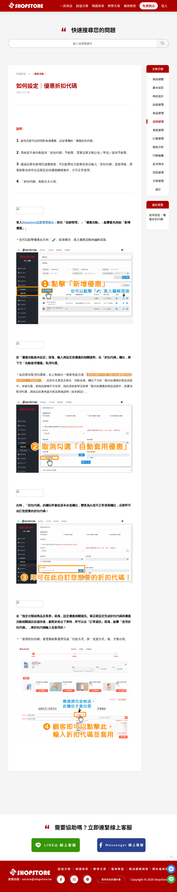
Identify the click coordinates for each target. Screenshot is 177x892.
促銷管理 (21, 73)
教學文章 (114, 5)
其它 (158, 189)
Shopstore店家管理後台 (38, 222)
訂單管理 (158, 138)
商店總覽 (158, 79)
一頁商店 (66, 5)
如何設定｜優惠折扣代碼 (157, 217)
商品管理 (158, 113)
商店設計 (158, 96)
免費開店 (148, 5)
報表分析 (158, 147)
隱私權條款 (160, 869)
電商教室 (130, 5)
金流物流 (158, 164)
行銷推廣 (158, 155)
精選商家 (98, 5)
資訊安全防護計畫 (111, 879)
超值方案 (82, 5)
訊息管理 (158, 172)
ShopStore (161, 879)
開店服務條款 (139, 869)
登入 (164, 5)
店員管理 (158, 104)
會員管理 (158, 130)
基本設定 (158, 87)
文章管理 (158, 181)
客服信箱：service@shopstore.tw (30, 879)
